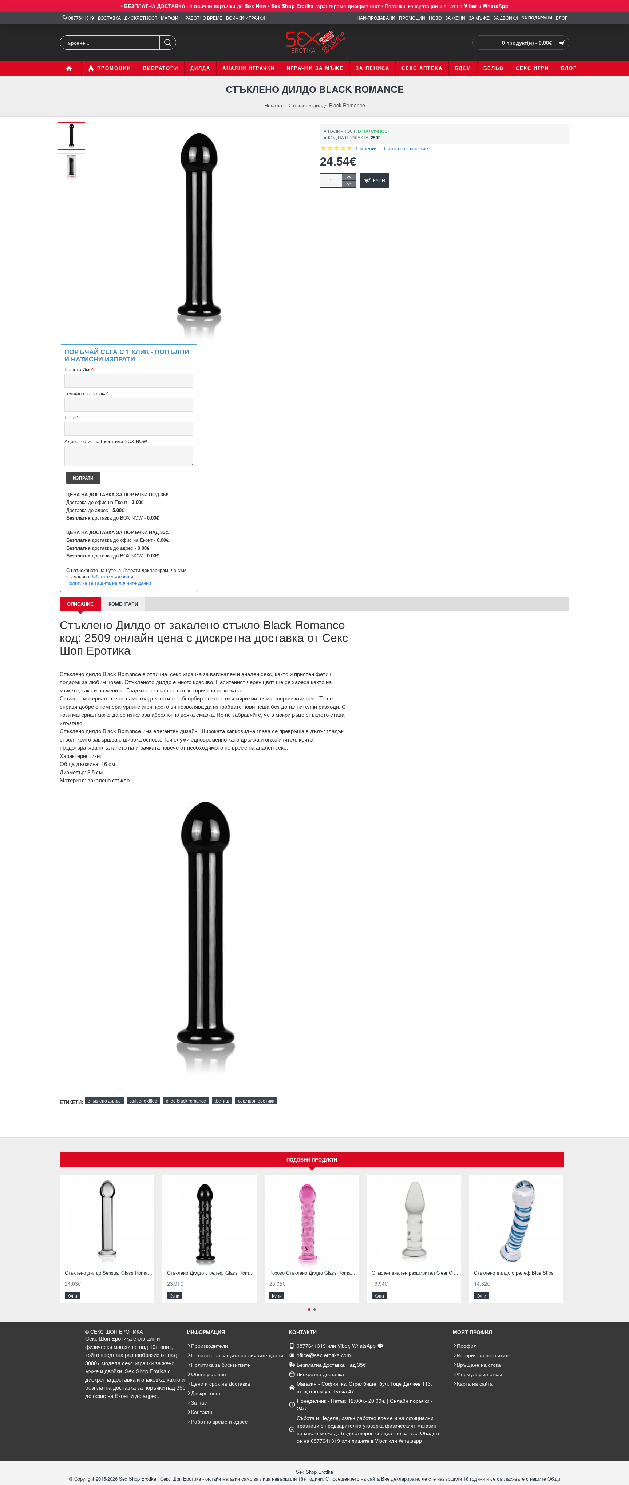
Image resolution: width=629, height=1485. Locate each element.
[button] (74, 127)
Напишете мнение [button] (406, 148)
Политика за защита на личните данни (108, 583)
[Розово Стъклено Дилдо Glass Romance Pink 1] (311, 1221)
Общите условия (110, 576)
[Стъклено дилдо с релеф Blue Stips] (516, 1221)
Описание (80, 603)
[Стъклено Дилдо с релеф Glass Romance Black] (209, 1221)
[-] (349, 183)
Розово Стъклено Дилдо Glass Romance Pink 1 (313, 1273)
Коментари (123, 603)
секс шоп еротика (256, 1100)
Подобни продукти (311, 1159)
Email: (72, 417)
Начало (273, 105)
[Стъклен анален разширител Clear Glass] (414, 1221)
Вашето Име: (79, 369)
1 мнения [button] (366, 148)
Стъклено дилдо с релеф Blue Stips (514, 1273)
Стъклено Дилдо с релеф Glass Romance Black (211, 1273)
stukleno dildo (143, 1100)
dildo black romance (186, 1100)
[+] (349, 177)
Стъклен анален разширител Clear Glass (415, 1273)
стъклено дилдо (104, 1100)
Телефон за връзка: (87, 393)
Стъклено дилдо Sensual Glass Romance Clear (109, 1273)
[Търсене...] (167, 42)
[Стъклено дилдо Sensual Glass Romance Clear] (107, 1221)
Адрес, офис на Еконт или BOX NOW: (106, 441)
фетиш (222, 1100)
